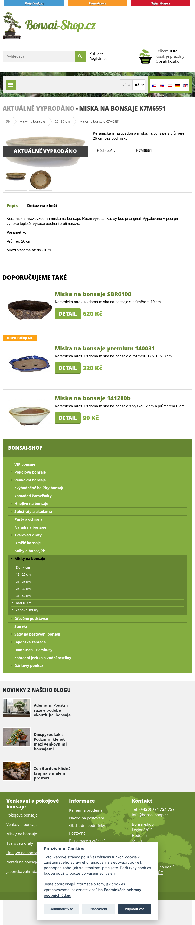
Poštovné (77, 833)
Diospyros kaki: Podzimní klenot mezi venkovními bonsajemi (50, 741)
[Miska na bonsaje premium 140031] (30, 363)
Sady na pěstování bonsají (37, 634)
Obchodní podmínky (87, 825)
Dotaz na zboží (42, 205)
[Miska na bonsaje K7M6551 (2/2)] (40, 179)
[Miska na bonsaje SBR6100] (30, 309)
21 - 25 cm (23, 581)
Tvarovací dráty (28, 535)
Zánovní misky (27, 610)
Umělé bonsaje (27, 542)
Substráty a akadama (33, 511)
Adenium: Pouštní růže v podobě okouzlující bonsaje (52, 710)
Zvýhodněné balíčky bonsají (38, 487)
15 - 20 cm (23, 574)
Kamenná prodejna (85, 810)
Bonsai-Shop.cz (10, 121)
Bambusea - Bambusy (33, 649)
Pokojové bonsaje (30, 472)
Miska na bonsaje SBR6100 (93, 294)
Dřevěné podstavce (31, 618)
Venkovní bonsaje (30, 480)
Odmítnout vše (61, 909)
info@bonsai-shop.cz (150, 814)
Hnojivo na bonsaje (31, 503)
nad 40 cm (23, 603)
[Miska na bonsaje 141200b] (30, 413)
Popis (12, 205)
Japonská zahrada (30, 642)
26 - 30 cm (62, 121)
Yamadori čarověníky (33, 495)
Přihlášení (98, 53)
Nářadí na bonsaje (30, 527)
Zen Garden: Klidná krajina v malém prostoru (52, 773)
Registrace (98, 58)
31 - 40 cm (23, 595)
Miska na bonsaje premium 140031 (105, 348)
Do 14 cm (23, 567)
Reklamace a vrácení (87, 840)
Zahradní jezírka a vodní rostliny (42, 657)
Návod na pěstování (86, 817)
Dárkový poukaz (28, 665)
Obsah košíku (168, 61)
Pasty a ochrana (28, 519)
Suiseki (20, 626)
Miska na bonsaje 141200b (93, 398)
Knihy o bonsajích (29, 550)
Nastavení (98, 909)
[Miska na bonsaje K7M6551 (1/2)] (16, 175)
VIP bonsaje (24, 464)
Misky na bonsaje (32, 121)
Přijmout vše (135, 909)
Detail (68, 313)
